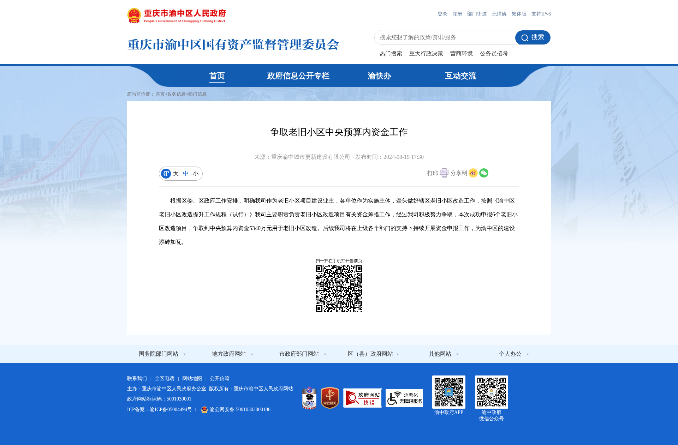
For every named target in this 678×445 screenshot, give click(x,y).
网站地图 (192, 378)
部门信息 (197, 94)
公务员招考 (494, 53)
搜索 (537, 37)
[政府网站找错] (362, 398)
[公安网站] (309, 398)
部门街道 (477, 14)
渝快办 (379, 75)
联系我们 (137, 378)
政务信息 (176, 94)
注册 (457, 14)
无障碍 (499, 14)
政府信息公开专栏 (298, 75)
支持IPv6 (541, 14)
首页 (217, 75)
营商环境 (461, 53)
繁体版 (519, 14)
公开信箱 (220, 378)
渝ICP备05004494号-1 (173, 409)
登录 (442, 14)
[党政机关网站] (330, 398)
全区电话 (164, 378)
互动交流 (460, 75)
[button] (437, 173)
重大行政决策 (426, 53)
